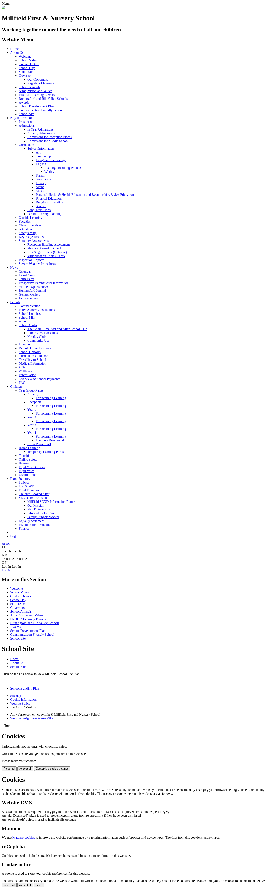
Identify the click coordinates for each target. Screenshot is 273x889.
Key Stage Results (31, 237)
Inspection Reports (31, 260)
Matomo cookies (23, 837)
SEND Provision (38, 509)
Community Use (38, 340)
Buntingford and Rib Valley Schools (43, 98)
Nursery (32, 394)
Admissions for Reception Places (49, 137)
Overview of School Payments (39, 379)
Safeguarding (28, 233)
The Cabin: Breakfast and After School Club (57, 329)
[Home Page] (3, 8)
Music (40, 191)
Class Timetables (30, 225)
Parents (15, 302)
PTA (22, 367)
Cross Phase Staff (39, 444)
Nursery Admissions (41, 133)
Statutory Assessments (34, 240)
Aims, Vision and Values (35, 91)
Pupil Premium (29, 490)
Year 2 (31, 417)
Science (41, 206)
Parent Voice (27, 375)
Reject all (9, 768)
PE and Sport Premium (34, 524)
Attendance (26, 229)
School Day (27, 68)
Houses (24, 463)
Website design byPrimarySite (31, 718)
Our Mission (35, 505)
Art (38, 152)
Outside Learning (30, 217)
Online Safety (28, 459)
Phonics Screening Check (44, 248)
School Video (28, 60)
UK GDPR (26, 486)
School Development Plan (36, 106)
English (41, 164)
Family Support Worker (43, 517)
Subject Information (40, 148)
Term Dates (26, 279)
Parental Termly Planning (44, 214)
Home (14, 49)
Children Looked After (34, 494)
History (41, 183)
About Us (16, 52)
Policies (24, 482)
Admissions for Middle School (47, 141)
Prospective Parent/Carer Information (44, 283)
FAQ (22, 382)
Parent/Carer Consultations (37, 310)
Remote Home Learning (35, 348)
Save (39, 885)
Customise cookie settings (52, 768)
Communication (29, 306)
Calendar (25, 271)
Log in (14, 536)
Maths (40, 187)
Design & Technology (51, 160)
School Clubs (28, 325)
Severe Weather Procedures (37, 263)
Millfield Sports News (33, 287)
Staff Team (26, 72)
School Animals (29, 87)
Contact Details (29, 64)
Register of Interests (40, 83)
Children (16, 386)
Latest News (27, 275)
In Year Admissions (40, 129)
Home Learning (29, 448)
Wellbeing (25, 371)
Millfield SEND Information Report (51, 501)
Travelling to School (32, 359)
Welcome (25, 56)
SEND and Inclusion (33, 498)
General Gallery (29, 294)
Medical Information (32, 363)
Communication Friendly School (41, 110)
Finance (24, 528)
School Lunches (30, 313)
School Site (26, 114)
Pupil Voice (26, 471)
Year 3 (31, 425)
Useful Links (27, 475)
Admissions (27, 125)
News (14, 267)
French (40, 175)
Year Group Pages (31, 390)
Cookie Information (23, 699)
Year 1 (31, 409)
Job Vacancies (28, 298)
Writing (49, 171)
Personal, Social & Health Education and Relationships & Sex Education (85, 194)
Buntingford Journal (32, 290)
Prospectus (26, 121)
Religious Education (49, 202)
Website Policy (20, 703)
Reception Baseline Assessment (48, 244)
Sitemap (15, 696)
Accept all (25, 768)
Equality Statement (31, 521)
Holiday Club (36, 336)
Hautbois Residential (50, 440)
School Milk (27, 317)
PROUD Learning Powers (37, 95)
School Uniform (30, 352)
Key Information (21, 118)
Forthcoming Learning (51, 398)
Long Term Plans (39, 210)
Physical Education (49, 198)
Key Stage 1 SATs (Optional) (47, 252)
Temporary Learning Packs (45, 452)
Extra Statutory (20, 478)
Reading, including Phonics (62, 168)
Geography (43, 179)
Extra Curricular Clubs (42, 333)
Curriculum (26, 144)
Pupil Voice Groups (32, 467)
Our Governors (37, 79)
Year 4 (31, 432)
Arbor (23, 321)
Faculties (25, 221)
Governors (26, 75)
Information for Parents (42, 513)
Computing (43, 156)
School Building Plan (24, 688)
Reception (34, 402)
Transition (25, 455)
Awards (24, 102)
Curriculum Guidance (33, 356)
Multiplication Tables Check (46, 256)
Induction (25, 344)
